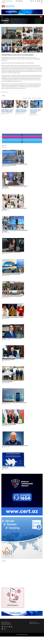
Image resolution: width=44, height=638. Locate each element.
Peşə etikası (3, 2)
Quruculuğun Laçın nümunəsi (8, 359)
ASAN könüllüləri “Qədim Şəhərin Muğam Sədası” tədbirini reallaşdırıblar (7, 111)
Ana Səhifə (3, 1)
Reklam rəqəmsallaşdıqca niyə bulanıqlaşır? (11, 252)
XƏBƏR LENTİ (4, 145)
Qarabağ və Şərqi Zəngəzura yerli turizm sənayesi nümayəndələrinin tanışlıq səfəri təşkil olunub (13, 296)
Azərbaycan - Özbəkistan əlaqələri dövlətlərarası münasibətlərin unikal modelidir (12, 424)
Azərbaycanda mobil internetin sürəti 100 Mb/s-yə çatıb (14, 402)
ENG (19, 1)
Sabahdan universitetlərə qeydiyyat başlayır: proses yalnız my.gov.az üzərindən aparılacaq (14, 164)
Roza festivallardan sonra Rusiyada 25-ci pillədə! (12, 317)
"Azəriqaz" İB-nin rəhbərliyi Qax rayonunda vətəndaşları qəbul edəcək (14, 467)
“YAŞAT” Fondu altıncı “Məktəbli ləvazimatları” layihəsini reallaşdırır (21, 111)
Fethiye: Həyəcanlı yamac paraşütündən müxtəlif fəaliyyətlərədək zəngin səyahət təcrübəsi (12, 274)
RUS (21, 1)
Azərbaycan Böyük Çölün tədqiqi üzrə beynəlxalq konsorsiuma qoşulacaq (12, 381)
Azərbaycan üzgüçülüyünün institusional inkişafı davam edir (15, 445)
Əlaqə (11, 1)
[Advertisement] (22, 125)
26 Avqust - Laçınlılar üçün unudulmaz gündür (12, 338)
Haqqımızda (8, 1)
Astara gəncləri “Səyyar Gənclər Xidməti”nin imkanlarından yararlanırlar (35, 111)
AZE (16, 1)
